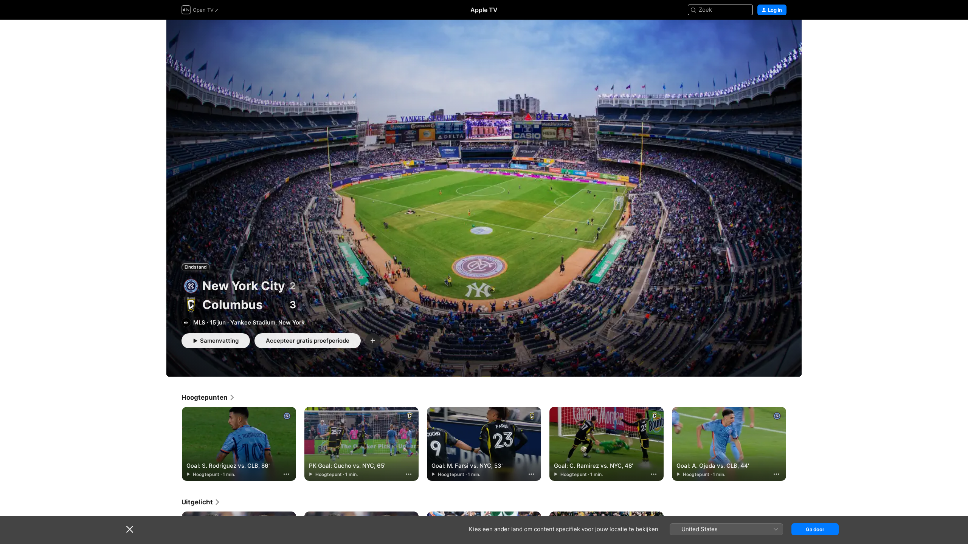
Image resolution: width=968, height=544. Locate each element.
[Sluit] (129, 529)
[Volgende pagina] (794, 444)
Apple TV (484, 10)
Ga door (815, 529)
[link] (208, 397)
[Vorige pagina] (174, 444)
